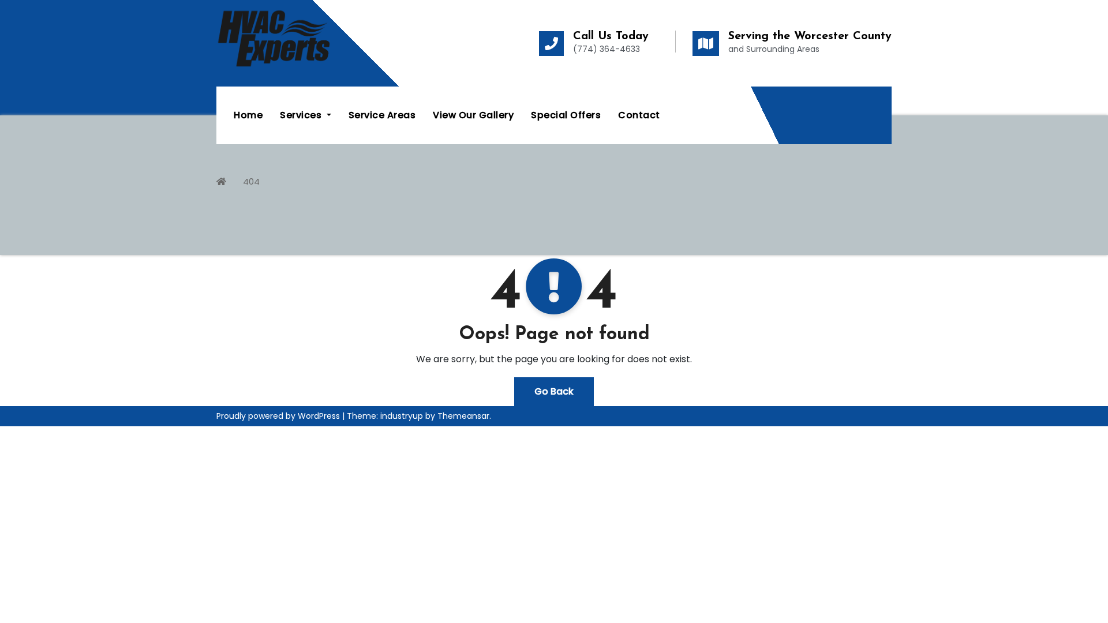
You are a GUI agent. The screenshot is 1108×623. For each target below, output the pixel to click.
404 (251, 181)
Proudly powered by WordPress (279, 416)
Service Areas (382, 115)
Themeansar (463, 416)
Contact (639, 115)
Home (248, 115)
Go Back (554, 391)
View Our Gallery (473, 115)
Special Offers (566, 115)
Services (302, 115)
